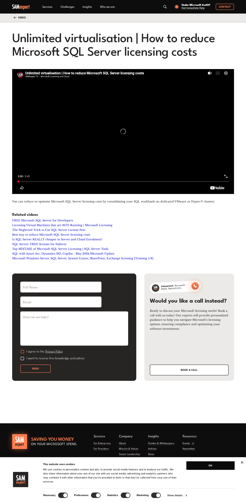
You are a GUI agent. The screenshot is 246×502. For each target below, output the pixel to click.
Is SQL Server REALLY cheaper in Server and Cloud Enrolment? (57, 239)
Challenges (67, 7)
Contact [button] (225, 7)
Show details (175, 495)
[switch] (96, 495)
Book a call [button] (189, 370)
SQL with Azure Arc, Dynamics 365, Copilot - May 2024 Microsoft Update (63, 253)
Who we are (107, 7)
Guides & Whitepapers (161, 443)
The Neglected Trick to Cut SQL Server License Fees (48, 230)
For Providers (101, 449)
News (151, 454)
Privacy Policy (54, 351)
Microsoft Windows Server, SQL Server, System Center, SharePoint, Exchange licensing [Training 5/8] (82, 258)
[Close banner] (242, 462)
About (122, 443)
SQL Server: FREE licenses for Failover (39, 244)
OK (210, 465)
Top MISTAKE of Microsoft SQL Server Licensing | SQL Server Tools (60, 248)
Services (47, 7)
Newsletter (189, 449)
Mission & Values (129, 449)
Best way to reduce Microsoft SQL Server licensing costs (51, 234)
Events (186, 443)
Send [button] (35, 369)
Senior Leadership (129, 454)
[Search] (165, 6)
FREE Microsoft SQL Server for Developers (42, 220)
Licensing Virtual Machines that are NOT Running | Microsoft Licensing (62, 225)
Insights (87, 7)
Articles (152, 449)
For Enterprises (102, 443)
